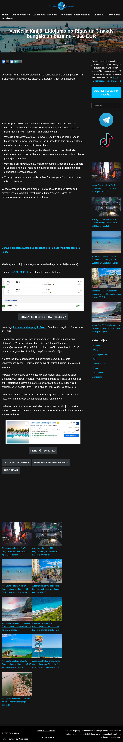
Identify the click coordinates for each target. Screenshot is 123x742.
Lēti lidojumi (97, 377)
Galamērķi (96, 346)
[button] (105, 14)
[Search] (118, 105)
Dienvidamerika (99, 364)
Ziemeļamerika (99, 372)
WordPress (23, 739)
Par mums (114, 15)
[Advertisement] (43, 101)
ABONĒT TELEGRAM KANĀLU (106, 92)
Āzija (95, 359)
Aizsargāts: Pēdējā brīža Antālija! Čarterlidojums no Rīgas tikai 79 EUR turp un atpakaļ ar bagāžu (46, 664)
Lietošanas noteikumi (46, 731)
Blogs (5, 15)
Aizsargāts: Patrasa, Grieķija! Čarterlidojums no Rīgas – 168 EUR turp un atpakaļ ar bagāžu (15, 589)
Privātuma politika (46, 737)
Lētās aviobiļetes (21, 15)
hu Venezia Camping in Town (29, 327)
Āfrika (95, 350)
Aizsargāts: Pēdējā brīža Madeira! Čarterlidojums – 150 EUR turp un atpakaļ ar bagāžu (16, 626)
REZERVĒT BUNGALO (43, 450)
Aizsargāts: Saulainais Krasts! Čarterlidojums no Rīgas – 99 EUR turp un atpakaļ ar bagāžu (16, 664)
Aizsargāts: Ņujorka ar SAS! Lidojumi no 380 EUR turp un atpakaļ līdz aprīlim (14, 551)
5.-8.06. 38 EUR (19, 272)
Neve (4, 739)
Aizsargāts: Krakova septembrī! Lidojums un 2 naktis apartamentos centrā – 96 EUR (47, 589)
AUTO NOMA (11, 470)
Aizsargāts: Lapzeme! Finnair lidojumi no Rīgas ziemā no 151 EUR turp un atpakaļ (45, 551)
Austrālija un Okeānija (102, 355)
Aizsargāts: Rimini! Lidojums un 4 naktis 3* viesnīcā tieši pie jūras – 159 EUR (16, 701)
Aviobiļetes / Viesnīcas (45, 15)
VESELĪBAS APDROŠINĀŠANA (51, 462)
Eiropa (95, 368)
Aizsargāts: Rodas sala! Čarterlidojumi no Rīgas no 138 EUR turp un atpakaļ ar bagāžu (45, 626)
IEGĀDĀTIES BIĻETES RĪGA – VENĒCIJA (43, 317)
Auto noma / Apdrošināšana (75, 15)
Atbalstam (7, 18)
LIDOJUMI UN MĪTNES (16, 462)
